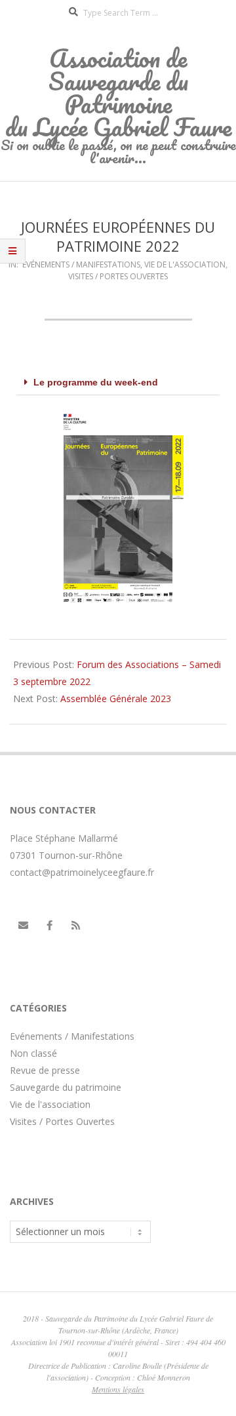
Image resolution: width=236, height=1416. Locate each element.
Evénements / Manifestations (81, 264)
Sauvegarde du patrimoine (65, 1087)
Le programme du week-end (95, 382)
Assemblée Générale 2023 (115, 698)
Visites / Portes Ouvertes (118, 276)
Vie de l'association (185, 264)
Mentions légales (118, 1389)
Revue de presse (45, 1070)
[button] (118, 382)
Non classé (33, 1053)
